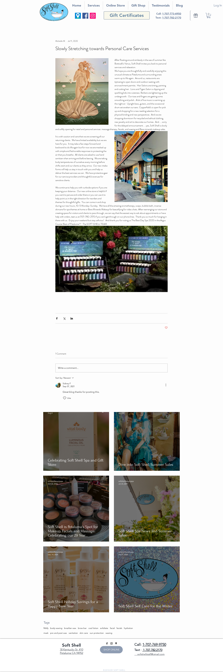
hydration (128, 628)
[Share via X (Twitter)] (64, 318)
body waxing (56, 628)
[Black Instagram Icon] (111, 643)
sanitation (73, 633)
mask (46, 633)
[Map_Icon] (78, 16)
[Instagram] (93, 16)
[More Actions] (166, 385)
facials (119, 628)
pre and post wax (58, 633)
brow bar (82, 628)
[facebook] (106, 643)
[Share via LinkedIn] (71, 318)
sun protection (97, 633)
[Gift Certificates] (195, 15)
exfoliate (104, 628)
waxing (109, 633)
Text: (168, 17)
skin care (84, 633)
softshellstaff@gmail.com (149, 654)
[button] (209, 15)
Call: (168, 13)
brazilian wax (70, 628)
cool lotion (93, 628)
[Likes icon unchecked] (65, 398)
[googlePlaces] (116, 643)
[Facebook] (85, 16)
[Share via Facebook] (56, 318)
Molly (46, 628)
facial (112, 628)
